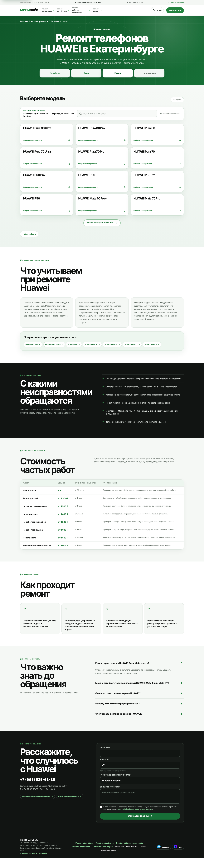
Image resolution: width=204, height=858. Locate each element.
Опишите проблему (110, 787)
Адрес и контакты (135, 2)
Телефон (55, 21)
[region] (102, 514)
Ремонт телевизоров (103, 847)
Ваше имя (105, 748)
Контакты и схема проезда (70, 796)
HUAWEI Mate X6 (112, 344)
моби (29, 10)
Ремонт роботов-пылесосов (129, 843)
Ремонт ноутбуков (105, 843)
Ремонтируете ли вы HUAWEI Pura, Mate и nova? (139, 663)
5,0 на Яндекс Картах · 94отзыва (33, 853)
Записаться (175, 10)
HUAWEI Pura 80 (33, 344)
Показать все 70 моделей (102, 222)
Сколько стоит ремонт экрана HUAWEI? (138, 693)
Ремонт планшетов (81, 847)
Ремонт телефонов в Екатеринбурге (37, 796)
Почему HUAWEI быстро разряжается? (138, 703)
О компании (132, 847)
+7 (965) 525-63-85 (176, 2)
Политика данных (109, 850)
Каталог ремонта (39, 21)
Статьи (143, 847)
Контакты (119, 847)
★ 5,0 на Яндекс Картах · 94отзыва (88, 2)
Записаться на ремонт (140, 816)
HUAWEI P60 (74, 344)
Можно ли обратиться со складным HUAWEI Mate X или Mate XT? (138, 683)
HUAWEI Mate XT (132, 344)
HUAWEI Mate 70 (92, 344)
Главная (24, 21)
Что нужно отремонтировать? (116, 775)
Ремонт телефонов (84, 843)
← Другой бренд (29, 234)
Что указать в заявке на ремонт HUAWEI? (138, 713)
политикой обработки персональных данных (134, 809)
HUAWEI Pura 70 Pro (54, 344)
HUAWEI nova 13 (152, 344)
